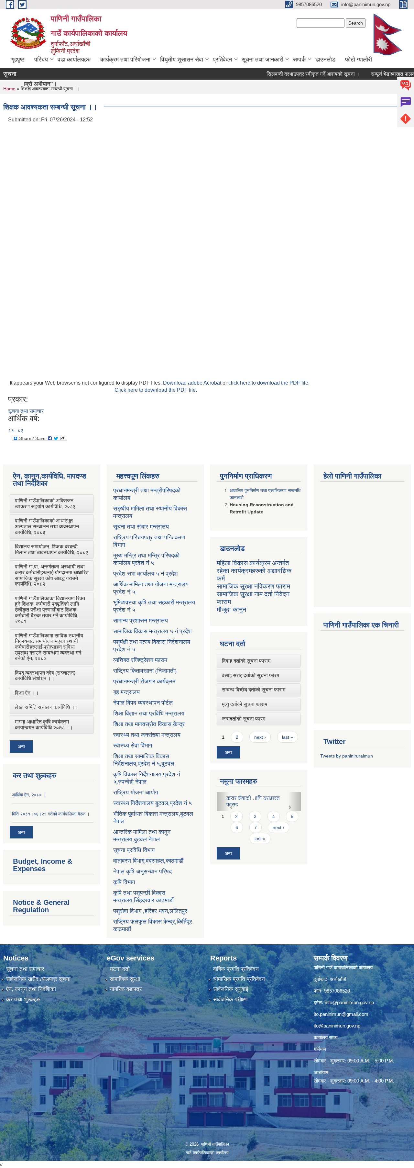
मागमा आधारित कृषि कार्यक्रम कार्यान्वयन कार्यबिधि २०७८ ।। (44, 724)
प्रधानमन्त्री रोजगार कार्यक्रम (144, 681)
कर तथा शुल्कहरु (23, 999)
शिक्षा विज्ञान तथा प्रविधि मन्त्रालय (148, 713)
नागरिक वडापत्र (126, 989)
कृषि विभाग (124, 882)
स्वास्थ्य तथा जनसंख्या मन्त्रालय (146, 735)
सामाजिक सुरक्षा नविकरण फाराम (253, 586)
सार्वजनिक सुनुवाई (230, 989)
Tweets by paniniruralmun (346, 755)
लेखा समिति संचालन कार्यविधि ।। (46, 707)
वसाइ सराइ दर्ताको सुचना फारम (250, 675)
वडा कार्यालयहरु (74, 59)
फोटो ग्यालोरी (358, 59)
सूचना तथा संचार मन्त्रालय (141, 526)
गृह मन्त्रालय (126, 692)
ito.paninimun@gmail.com (341, 1014)
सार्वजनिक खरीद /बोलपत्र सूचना (38, 979)
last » (287, 737)
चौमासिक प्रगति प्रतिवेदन (239, 979)
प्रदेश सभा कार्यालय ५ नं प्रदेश (145, 573)
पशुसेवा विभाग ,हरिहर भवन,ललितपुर (150, 911)
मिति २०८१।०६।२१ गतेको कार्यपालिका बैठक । (51, 813)
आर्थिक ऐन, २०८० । (29, 794)
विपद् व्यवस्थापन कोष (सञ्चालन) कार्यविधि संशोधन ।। (45, 675)
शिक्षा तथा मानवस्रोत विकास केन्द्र (149, 724)
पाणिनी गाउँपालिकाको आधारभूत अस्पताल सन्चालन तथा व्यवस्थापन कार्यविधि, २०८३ (47, 526)
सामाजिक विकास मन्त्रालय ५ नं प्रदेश (152, 631)
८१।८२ (15, 430)
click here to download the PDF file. (269, 383)
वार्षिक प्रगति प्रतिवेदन (236, 969)
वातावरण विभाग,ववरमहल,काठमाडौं (148, 861)
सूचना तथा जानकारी (262, 59)
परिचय (41, 59)
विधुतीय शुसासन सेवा (181, 59)
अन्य (21, 746)
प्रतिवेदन (222, 59)
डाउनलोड (325, 59)
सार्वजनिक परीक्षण (230, 999)
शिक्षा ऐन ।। (27, 693)
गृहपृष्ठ (18, 59)
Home (9, 88)
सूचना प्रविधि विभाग (134, 850)
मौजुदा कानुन (231, 609)
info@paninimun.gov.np (349, 1002)
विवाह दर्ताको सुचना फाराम (246, 661)
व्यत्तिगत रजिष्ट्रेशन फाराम (140, 660)
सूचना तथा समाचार (26, 411)
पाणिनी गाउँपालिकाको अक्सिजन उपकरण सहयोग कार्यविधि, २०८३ (45, 503)
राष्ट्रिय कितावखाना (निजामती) (145, 671)
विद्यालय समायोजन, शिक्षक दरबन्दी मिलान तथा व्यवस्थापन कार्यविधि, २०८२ (51, 549)
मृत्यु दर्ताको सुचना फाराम (244, 704)
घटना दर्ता (120, 969)
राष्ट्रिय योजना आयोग (135, 792)
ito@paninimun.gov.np (337, 1025)
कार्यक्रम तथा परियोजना (125, 59)
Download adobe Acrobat (193, 383)
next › (260, 737)
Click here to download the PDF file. (155, 390)
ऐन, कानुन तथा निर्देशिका (31, 989)
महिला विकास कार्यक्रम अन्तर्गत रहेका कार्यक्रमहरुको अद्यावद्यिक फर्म (254, 570)
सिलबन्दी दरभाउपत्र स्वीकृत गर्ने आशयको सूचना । (292, 74)
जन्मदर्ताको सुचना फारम (243, 719)
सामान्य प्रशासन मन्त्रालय (140, 620)
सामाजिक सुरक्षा (125, 979)
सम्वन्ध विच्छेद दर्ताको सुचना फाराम (253, 689)
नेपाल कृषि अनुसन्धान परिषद (142, 871)
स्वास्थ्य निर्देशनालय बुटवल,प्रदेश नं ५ (152, 803)
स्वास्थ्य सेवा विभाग (132, 745)
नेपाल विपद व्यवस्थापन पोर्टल (143, 703)
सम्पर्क (299, 59)
